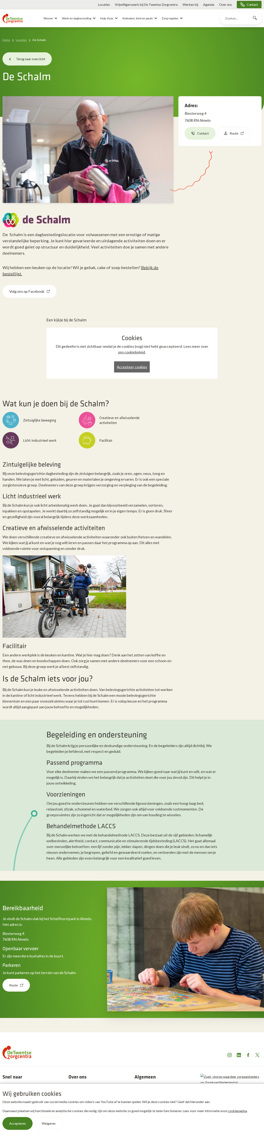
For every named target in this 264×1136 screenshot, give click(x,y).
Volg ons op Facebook (26, 291)
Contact (252, 4)
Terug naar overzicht (30, 59)
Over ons (225, 4)
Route (234, 133)
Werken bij (190, 4)
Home (6, 40)
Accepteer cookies (132, 367)
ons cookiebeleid (131, 352)
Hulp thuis (106, 18)
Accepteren (17, 1123)
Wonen (48, 18)
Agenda (208, 4)
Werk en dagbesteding (76, 18)
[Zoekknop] (255, 18)
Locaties (104, 4)
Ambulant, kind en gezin (137, 18)
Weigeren (48, 1123)
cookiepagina (237, 1111)
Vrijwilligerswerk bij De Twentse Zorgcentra (146, 4)
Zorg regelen (170, 18)
